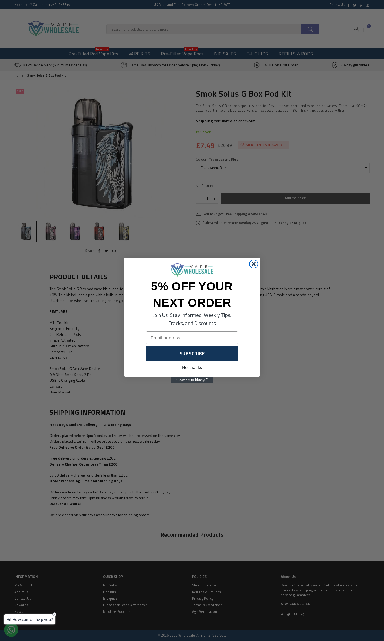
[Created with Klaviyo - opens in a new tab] (192, 380)
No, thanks (192, 368)
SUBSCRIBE (192, 354)
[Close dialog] (253, 264)
